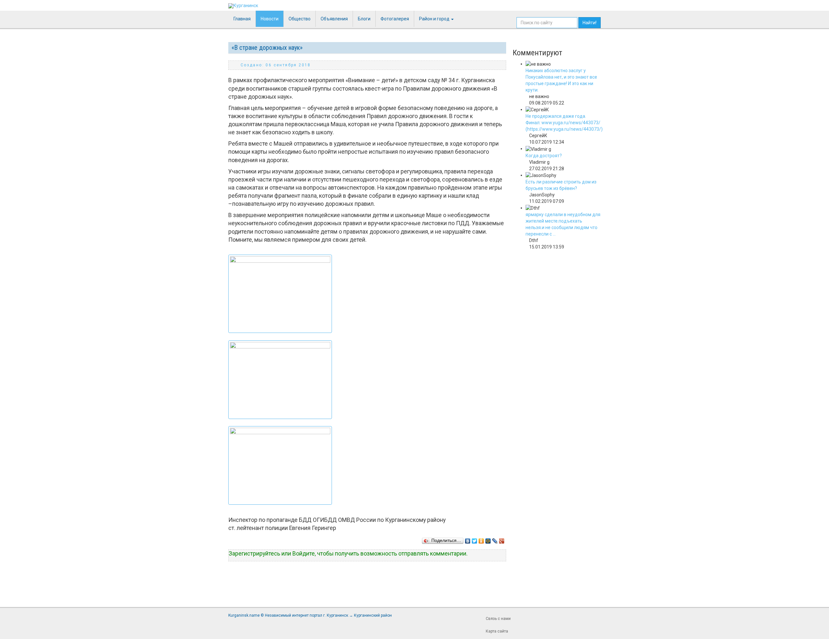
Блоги (364, 18)
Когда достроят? (544, 155)
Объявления (334, 18)
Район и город (434, 18)
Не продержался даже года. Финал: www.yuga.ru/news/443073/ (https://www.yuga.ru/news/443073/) (564, 123)
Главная (242, 18)
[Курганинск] (243, 5)
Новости (269, 18)
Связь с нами (498, 618)
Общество (300, 18)
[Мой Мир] (488, 539)
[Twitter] (474, 539)
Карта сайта (497, 631)
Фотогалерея (394, 18)
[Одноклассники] (481, 539)
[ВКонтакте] (467, 539)
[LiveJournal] (495, 539)
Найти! (589, 22)
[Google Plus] (501, 539)
